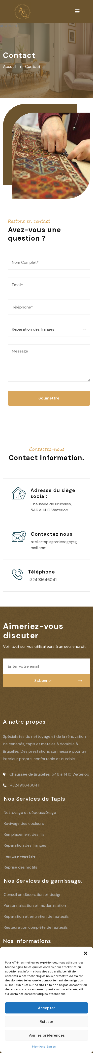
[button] (85, 952)
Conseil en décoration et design (33, 894)
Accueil (10, 66)
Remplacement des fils (24, 834)
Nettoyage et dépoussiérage (30, 812)
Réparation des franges (25, 845)
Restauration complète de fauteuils (36, 927)
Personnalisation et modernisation (35, 905)
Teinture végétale (19, 856)
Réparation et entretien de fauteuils (36, 916)
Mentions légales (44, 1047)
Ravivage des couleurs (24, 823)
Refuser (46, 1021)
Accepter (46, 1008)
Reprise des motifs (20, 867)
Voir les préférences (47, 1035)
